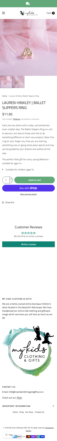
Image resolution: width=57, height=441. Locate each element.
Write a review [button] (28, 244)
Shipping (16, 119)
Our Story (29, 412)
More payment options (28, 194)
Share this (9, 202)
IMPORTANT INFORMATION (16, 406)
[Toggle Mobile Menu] (5, 13)
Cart (49, 13)
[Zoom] (28, 47)
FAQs (19, 397)
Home (4, 95)
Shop (21, 412)
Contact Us (39, 412)
